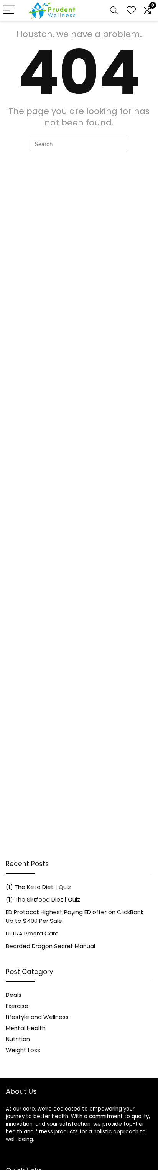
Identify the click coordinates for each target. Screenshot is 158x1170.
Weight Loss (23, 1050)
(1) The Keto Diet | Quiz (38, 887)
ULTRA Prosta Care (32, 933)
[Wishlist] (131, 10)
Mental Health (26, 1028)
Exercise (17, 1006)
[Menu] (9, 10)
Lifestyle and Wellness (37, 1017)
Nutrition (18, 1039)
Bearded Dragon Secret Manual (50, 946)
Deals (13, 995)
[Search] (114, 10)
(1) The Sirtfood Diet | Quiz (43, 899)
